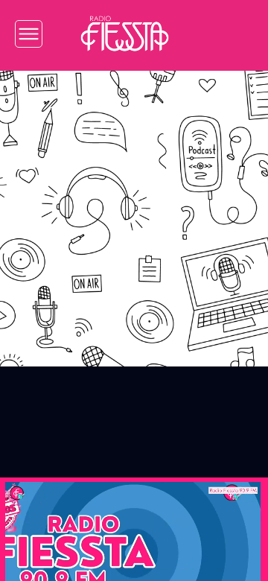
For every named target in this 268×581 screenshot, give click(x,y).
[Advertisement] (134, 208)
